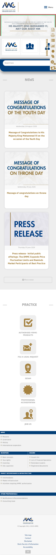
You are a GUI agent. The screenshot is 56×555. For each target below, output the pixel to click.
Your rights (7, 460)
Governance (7, 440)
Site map (28, 535)
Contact (28, 538)
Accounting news (9, 501)
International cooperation (12, 445)
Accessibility (28, 547)
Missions (6, 437)
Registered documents (39, 466)
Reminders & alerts (38, 463)
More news (29, 280)
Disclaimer (28, 541)
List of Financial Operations (41, 460)
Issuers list (35, 457)
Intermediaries (8, 478)
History (5, 442)
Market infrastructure (10, 481)
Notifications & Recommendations (15, 498)
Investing (6, 463)
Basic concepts (8, 457)
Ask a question (8, 466)
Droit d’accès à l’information (28, 544)
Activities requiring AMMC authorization (17, 483)
